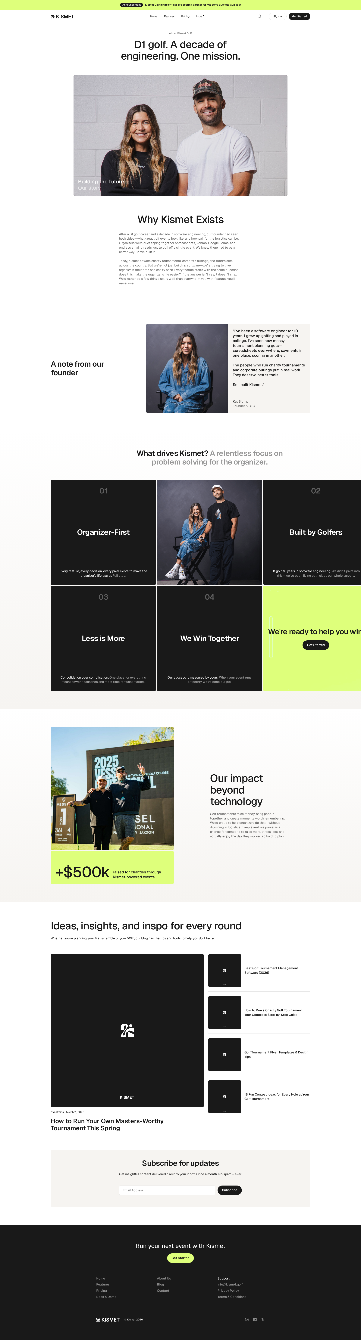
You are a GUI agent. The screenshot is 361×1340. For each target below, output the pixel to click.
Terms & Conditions (232, 1297)
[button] (200, 16)
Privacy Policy (228, 1291)
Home (153, 16)
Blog (160, 1284)
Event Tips (57, 1112)
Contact (163, 1291)
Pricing (185, 16)
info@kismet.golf (230, 1284)
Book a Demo (106, 1297)
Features (169, 16)
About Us (164, 1278)
